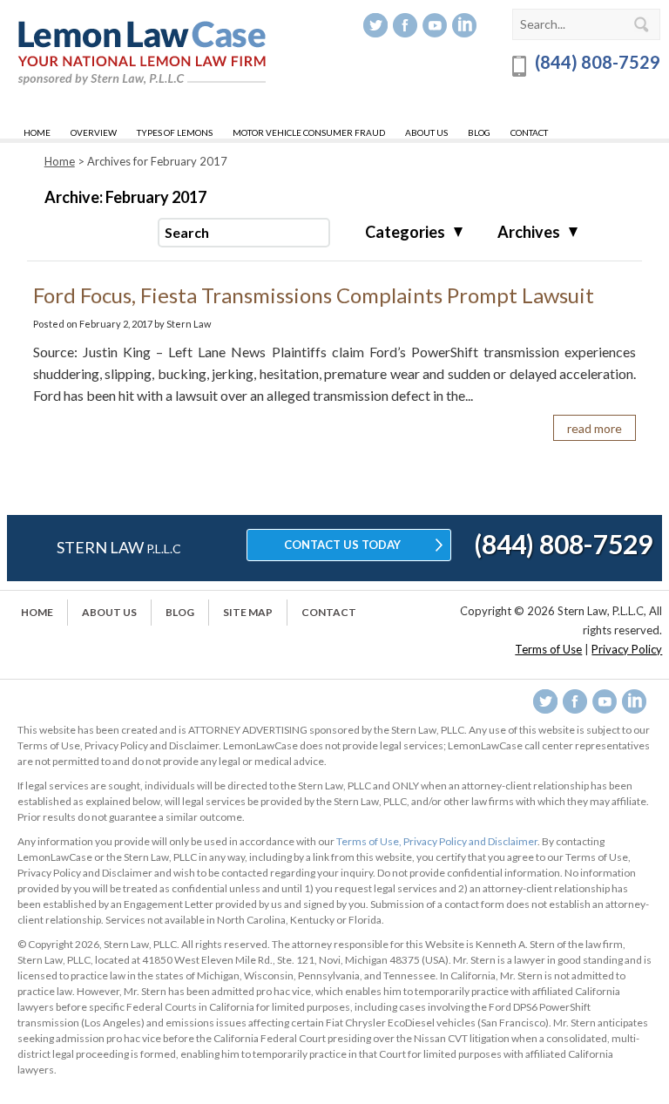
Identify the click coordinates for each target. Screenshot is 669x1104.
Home (37, 132)
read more (594, 428)
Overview (94, 132)
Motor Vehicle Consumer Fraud (309, 132)
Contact (529, 132)
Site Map (248, 612)
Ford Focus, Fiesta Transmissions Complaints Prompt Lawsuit (313, 295)
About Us (426, 132)
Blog (479, 132)
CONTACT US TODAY (342, 545)
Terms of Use (548, 649)
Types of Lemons (175, 132)
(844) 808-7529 (595, 61)
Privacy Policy (626, 649)
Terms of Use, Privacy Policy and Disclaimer (436, 841)
